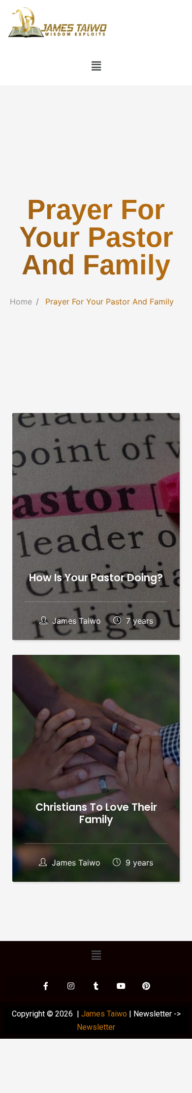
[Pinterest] (146, 986)
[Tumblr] (96, 986)
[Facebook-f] (45, 986)
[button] (96, 66)
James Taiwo (76, 621)
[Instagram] (71, 986)
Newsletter (96, 1027)
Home (21, 301)
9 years (138, 862)
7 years (138, 621)
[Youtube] (121, 986)
